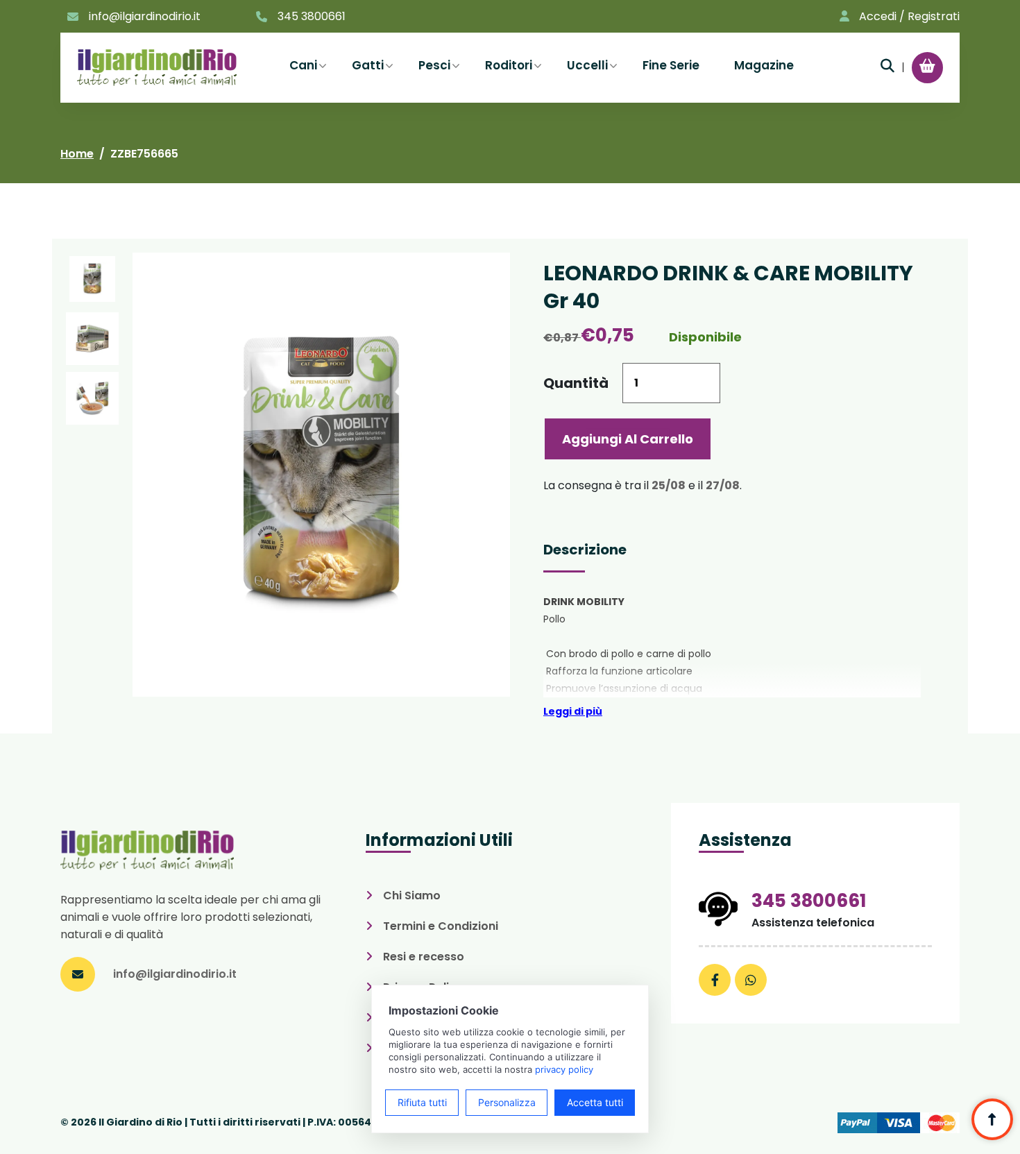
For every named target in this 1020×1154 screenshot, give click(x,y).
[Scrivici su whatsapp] (751, 980)
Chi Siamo (412, 895)
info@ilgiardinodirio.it (145, 16)
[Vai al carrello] (927, 66)
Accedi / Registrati (909, 16)
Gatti (368, 65)
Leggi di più (572, 711)
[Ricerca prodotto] (887, 66)
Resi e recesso (423, 957)
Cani (303, 65)
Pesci (434, 65)
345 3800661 (312, 16)
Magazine (764, 65)
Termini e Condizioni (440, 926)
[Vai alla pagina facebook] (715, 980)
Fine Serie (671, 65)
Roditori (508, 65)
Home (77, 154)
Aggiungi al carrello (627, 439)
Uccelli (587, 65)
